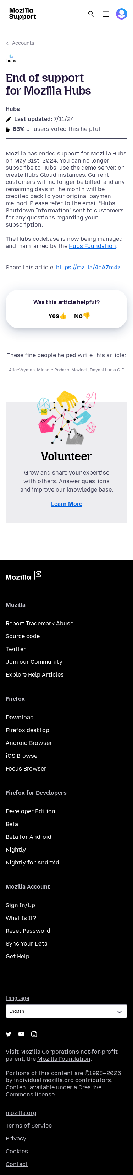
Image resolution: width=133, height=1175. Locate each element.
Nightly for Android (32, 862)
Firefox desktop (27, 730)
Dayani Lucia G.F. (107, 369)
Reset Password (28, 930)
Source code (23, 636)
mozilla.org (21, 1113)
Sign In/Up (20, 905)
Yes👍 (57, 315)
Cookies (17, 1151)
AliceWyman (22, 369)
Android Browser (29, 743)
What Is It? (21, 918)
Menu (106, 14)
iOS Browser (23, 755)
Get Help (17, 956)
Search (91, 14)
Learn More (66, 504)
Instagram (34, 1034)
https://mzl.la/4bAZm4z (88, 267)
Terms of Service (29, 1125)
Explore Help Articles (35, 674)
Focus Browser (26, 768)
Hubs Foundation (92, 246)
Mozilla (23, 577)
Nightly (16, 849)
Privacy (16, 1138)
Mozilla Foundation (63, 1058)
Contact (17, 1164)
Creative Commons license (53, 1091)
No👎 (82, 315)
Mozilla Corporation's (49, 1051)
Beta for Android (28, 836)
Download (20, 717)
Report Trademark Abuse (39, 623)
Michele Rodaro (53, 369)
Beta (12, 824)
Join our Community (34, 661)
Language (17, 998)
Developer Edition (30, 811)
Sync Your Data (27, 943)
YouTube (21, 1034)
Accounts (23, 43)
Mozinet (79, 369)
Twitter (16, 649)
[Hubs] (66, 59)
